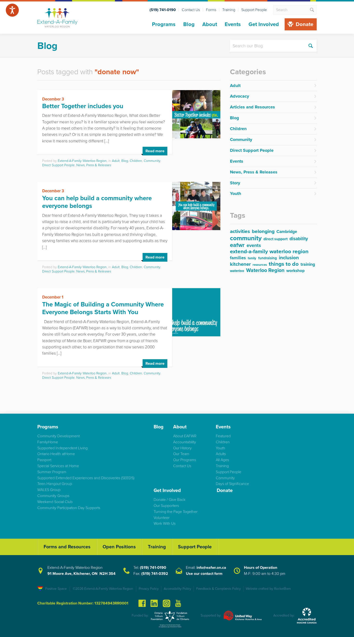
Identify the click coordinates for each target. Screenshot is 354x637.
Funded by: (140, 615)
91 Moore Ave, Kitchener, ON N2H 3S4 (81, 573)
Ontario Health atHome (56, 453)
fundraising (267, 258)
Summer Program (51, 472)
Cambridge (286, 232)
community (246, 238)
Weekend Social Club (54, 501)
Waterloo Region (265, 270)
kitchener (240, 264)
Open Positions (119, 547)
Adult (116, 161)
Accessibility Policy (177, 589)
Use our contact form (204, 573)
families (238, 258)
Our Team (181, 453)
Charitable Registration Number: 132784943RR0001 (82, 603)
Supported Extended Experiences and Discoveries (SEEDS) (85, 478)
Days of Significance (232, 483)
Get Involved (264, 24)
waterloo (237, 271)
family (252, 258)
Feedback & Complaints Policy (218, 589)
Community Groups (53, 495)
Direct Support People (58, 165)
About (209, 24)
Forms (211, 10)
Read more (154, 151)
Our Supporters (166, 505)
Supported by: (211, 615)
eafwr (237, 245)
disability (298, 238)
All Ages (222, 460)
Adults (221, 453)
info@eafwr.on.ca (211, 567)
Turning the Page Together (175, 511)
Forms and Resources (67, 547)
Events (233, 24)
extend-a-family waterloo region (269, 252)
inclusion (289, 258)
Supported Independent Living (62, 448)
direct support (275, 239)
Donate (304, 24)
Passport (44, 460)
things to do (284, 264)
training (308, 264)
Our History (182, 448)
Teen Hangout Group (54, 483)
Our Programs (184, 460)
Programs (164, 24)
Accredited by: (284, 615)
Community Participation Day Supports (68, 507)
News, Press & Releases (93, 165)
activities (240, 231)
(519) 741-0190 (153, 567)
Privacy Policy (149, 589)
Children (136, 161)
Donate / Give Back (169, 499)
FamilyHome (47, 442)
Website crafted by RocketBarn (268, 589)
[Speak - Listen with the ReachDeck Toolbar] (12, 10)
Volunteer (162, 517)
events (254, 245)
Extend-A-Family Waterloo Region (82, 161)
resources (260, 265)
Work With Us (165, 523)
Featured (223, 436)
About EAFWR (185, 436)
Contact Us (191, 10)
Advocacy (239, 96)
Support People (254, 10)
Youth (235, 193)
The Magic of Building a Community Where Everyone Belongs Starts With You (103, 308)
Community (152, 161)
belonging (263, 231)
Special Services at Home (58, 466)
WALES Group (48, 489)
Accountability (184, 442)
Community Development (58, 436)
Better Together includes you (82, 106)
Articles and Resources (252, 107)
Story (235, 183)
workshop (295, 271)
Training (228, 10)
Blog (189, 24)
